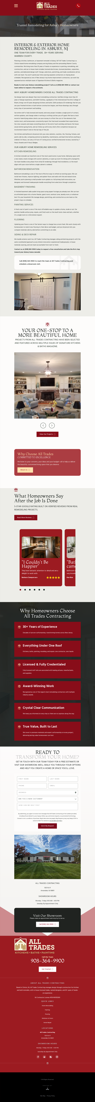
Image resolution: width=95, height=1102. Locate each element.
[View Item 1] (20, 589)
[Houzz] (50, 1057)
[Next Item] (52, 425)
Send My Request (47, 826)
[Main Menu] (16, 5)
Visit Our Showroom (47, 915)
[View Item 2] (25, 589)
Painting (47, 1010)
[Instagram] (57, 1057)
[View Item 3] (30, 589)
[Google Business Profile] (44, 1057)
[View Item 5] (39, 589)
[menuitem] (42, 1095)
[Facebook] (38, 1057)
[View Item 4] (34, 589)
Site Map (42, 1096)
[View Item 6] (44, 589)
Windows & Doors (47, 1018)
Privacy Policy (51, 1096)
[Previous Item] (44, 425)
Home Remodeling (47, 1006)
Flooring (47, 1014)
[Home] (47, 6)
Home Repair (47, 1023)
